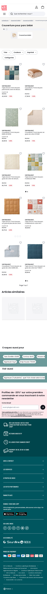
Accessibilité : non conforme (14, 580)
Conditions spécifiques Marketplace (26, 566)
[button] (42, 7)
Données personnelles (19, 575)
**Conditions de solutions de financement (31, 577)
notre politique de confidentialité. (21, 416)
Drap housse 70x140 (27, 362)
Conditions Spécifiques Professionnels (32, 570)
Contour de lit (28, 356)
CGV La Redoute (7, 566)
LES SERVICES (7, 469)
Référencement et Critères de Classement (15, 568)
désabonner (21, 415)
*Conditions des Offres (9, 577)
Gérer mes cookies (34, 575)
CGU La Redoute (10, 573)
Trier (5, 52)
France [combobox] (8, 589)
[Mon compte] (36, 7)
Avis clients (22, 573)
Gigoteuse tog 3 (10, 362)
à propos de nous (9, 478)
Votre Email (6, 403)
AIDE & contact (8, 461)
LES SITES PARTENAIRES (10, 487)
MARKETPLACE (7, 495)
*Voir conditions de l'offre (9, 412)
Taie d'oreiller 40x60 (11, 356)
